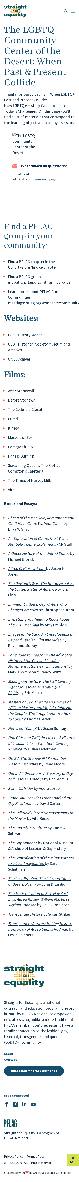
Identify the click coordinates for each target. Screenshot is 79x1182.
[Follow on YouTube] (33, 1104)
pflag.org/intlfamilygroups (47, 282)
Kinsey (13, 428)
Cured (13, 418)
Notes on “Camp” (22, 728)
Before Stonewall (23, 400)
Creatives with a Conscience (52, 1173)
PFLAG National (16, 1138)
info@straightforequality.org (34, 179)
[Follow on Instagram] (15, 1104)
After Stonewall (21, 390)
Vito (11, 489)
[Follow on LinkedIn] (24, 1104)
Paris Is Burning (21, 456)
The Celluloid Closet (25, 409)
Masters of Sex (20, 437)
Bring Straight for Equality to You (34, 1071)
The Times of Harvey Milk (29, 480)
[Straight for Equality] (15, 10)
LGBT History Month (25, 334)
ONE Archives (19, 359)
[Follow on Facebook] (6, 1104)
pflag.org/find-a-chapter (35, 267)
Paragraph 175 (20, 446)
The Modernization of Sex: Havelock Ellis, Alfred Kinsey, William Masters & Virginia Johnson (39, 899)
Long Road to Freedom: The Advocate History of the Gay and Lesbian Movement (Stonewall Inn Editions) (40, 660)
